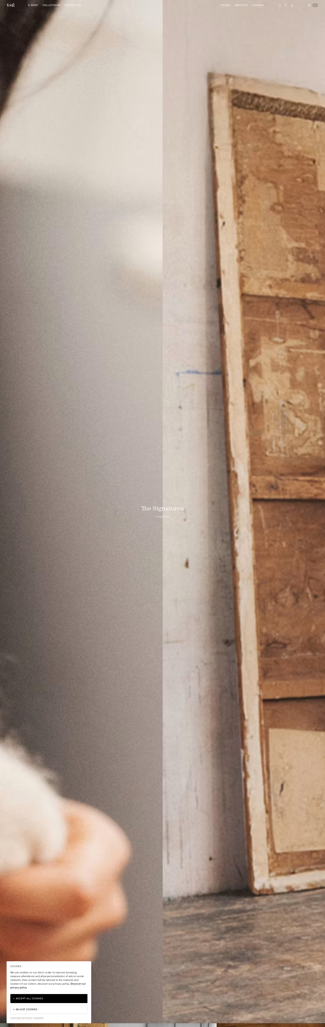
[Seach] (280, 5)
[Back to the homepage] (10, 5)
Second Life (73, 5)
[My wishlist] (286, 5)
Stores (226, 5)
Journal (258, 5)
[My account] (292, 5)
